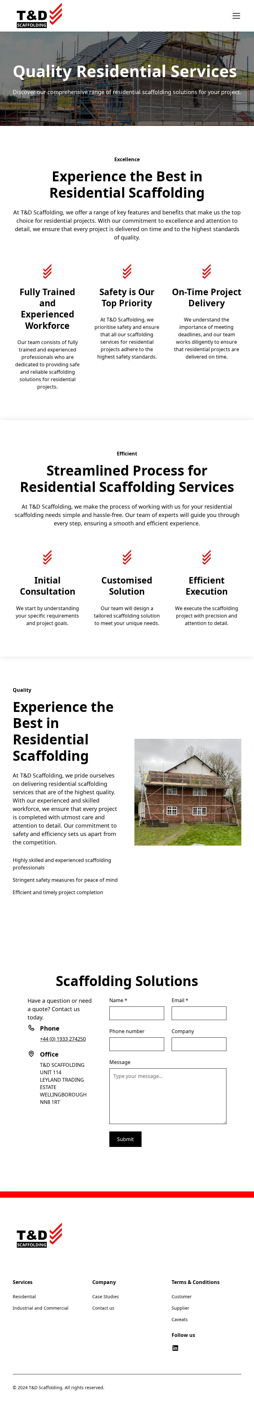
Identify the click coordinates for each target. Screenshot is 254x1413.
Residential (24, 1296)
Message (119, 1062)
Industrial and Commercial (40, 1308)
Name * (118, 1000)
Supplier (180, 1308)
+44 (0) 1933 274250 (63, 1039)
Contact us (103, 1308)
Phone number (127, 1031)
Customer (182, 1296)
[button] (235, 15)
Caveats (180, 1319)
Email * (180, 1000)
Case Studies (105, 1296)
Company (183, 1031)
